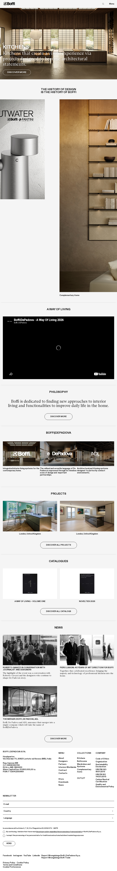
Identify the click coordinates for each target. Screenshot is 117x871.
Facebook (7, 856)
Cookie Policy (23, 863)
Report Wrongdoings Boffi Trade (55, 858)
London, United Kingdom (30, 534)
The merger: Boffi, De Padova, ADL (20, 719)
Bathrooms (82, 761)
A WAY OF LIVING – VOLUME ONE (30, 601)
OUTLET (81, 778)
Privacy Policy (9, 863)
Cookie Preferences (12, 867)
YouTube (27, 856)
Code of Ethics (102, 759)
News (61, 785)
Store (61, 779)
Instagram (17, 856)
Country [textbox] (7, 811)
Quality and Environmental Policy (105, 785)
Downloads (63, 782)
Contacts (62, 773)
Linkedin (36, 856)
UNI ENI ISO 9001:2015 (101, 770)
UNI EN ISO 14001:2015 (101, 775)
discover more (58, 416)
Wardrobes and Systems (83, 765)
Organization (101, 762)
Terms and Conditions (12, 865)
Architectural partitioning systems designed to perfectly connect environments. (92, 470)
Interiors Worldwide (67, 767)
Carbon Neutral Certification (102, 780)
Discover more (58, 739)
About (61, 758)
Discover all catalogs (58, 611)
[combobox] (58, 811)
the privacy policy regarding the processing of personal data (59, 832)
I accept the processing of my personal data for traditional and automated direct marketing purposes (45, 835)
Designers (62, 761)
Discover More (16, 72)
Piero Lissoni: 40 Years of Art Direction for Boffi (87, 667)
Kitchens (81, 758)
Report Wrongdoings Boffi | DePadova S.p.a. (60, 856)
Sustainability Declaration (102, 765)
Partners (62, 764)
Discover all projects (58, 545)
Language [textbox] (8, 818)
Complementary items (84, 770)
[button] (3, 44)
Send (9, 843)
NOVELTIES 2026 (87, 601)
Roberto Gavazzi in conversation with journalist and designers (24, 668)
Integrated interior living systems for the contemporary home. (21, 469)
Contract (62, 770)
